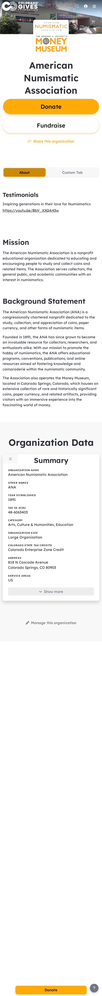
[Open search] (77, 6)
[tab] (24, 172)
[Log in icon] (85, 6)
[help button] (94, 988)
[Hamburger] (94, 6)
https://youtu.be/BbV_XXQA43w (31, 210)
